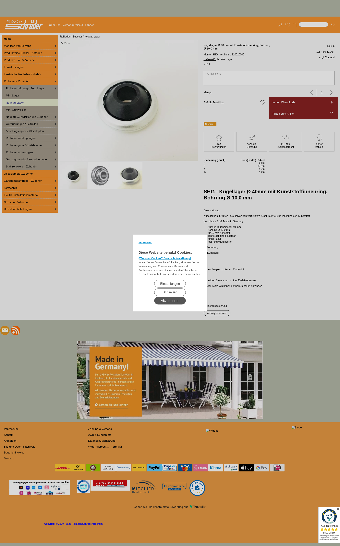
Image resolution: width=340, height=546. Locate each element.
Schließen (170, 292)
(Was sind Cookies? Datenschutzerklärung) (165, 258)
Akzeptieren (170, 301)
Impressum (145, 242)
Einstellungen (170, 284)
